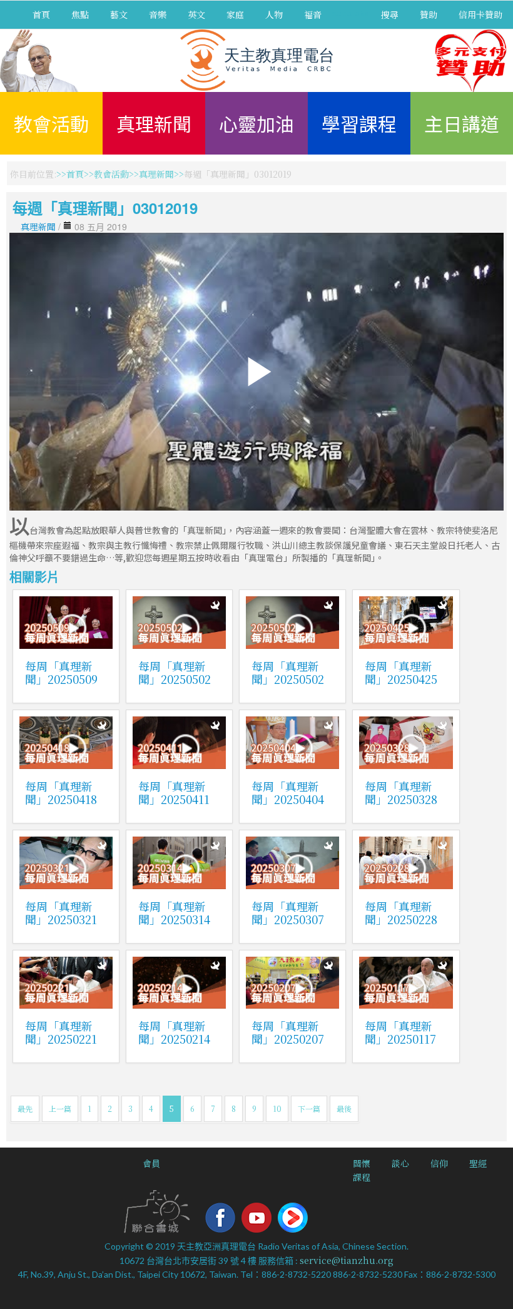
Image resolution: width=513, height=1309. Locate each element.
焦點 (80, 14)
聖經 (478, 1163)
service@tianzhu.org (347, 1260)
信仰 (439, 1163)
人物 (274, 14)
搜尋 (390, 14)
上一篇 (60, 1108)
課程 (361, 1177)
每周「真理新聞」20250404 (287, 792)
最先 (25, 1108)
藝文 (119, 14)
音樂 (157, 14)
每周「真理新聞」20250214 (174, 1032)
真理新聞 (153, 123)
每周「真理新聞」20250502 (174, 672)
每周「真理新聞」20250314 (174, 912)
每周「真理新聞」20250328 (401, 792)
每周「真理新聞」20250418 (61, 792)
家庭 (235, 14)
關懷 (361, 1163)
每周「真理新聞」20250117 (400, 1032)
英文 (196, 14)
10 (277, 1108)
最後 (344, 1108)
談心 (400, 1163)
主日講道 (461, 123)
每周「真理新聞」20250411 (174, 792)
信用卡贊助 (480, 14)
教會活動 (51, 123)
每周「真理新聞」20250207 (287, 1032)
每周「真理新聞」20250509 (61, 672)
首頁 (41, 14)
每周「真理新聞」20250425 (401, 672)
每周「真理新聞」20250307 (287, 912)
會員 (151, 1163)
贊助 (428, 14)
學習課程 (359, 123)
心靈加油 (256, 123)
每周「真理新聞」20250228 (401, 912)
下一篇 (309, 1108)
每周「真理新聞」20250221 (61, 1032)
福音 (313, 14)
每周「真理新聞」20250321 (61, 912)
